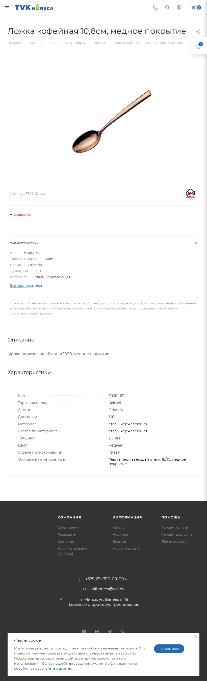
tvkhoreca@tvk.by (107, 588)
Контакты (66, 541)
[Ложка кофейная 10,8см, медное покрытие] (112, 120)
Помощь (170, 517)
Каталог (119, 527)
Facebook (84, 631)
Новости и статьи (127, 548)
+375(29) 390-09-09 (104, 579)
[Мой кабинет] (179, 8)
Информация (127, 517)
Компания (69, 517)
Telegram (110, 631)
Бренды (119, 541)
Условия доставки (176, 534)
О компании (68, 527)
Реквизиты (67, 534)
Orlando (35, 265)
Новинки (120, 534)
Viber (122, 631)
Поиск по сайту (174, 541)
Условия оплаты (175, 527)
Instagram (97, 631)
